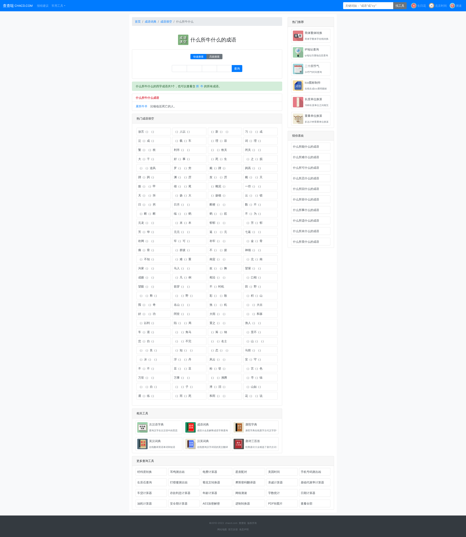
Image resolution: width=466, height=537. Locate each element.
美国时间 (274, 472)
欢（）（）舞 (218, 268)
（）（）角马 (182, 332)
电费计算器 (210, 472)
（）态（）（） (220, 350)
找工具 (400, 5)
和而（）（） (218, 396)
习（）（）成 (253, 131)
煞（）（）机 (218, 304)
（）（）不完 (182, 341)
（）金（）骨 (253, 241)
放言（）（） (147, 131)
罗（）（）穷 (182, 168)
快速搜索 (198, 56)
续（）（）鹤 (182, 213)
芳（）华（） (147, 232)
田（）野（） (253, 286)
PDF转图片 (275, 503)
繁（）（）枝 (147, 150)
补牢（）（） (218, 241)
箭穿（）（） (182, 286)
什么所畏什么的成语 (306, 241)
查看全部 (306, 503)
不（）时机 (217, 286)
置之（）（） (218, 323)
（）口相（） (253, 277)
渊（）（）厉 (182, 177)
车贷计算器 (144, 493)
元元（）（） (182, 232)
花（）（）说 (253, 396)
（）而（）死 (182, 396)
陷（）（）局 (182, 323)
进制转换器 (242, 503)
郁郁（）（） (218, 222)
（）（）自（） (148, 386)
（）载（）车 (182, 140)
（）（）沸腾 (218, 377)
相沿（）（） (218, 277)
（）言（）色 (253, 368)
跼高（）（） (253, 168)
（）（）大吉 (253, 304)
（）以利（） (147, 323)
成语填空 (166, 21)
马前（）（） (253, 350)
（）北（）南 (253, 259)
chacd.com (231, 523)
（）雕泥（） (218, 186)
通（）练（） (147, 396)
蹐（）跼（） (147, 177)
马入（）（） (182, 268)
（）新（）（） (220, 131)
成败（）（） (147, 277)
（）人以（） (182, 131)
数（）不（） (253, 204)
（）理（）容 (218, 140)
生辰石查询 (144, 482)
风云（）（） (218, 359)
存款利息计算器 (180, 493)
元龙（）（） (147, 222)
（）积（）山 (253, 295)
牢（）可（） (182, 241)
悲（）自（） (147, 341)
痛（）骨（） (147, 250)
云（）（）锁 (253, 195)
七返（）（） (253, 232)
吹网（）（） (147, 241)
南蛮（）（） (218, 259)
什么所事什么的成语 (306, 210)
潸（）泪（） (218, 386)
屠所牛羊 (141, 106)
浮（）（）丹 (182, 359)
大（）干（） (147, 159)
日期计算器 (308, 493)
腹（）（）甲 (147, 186)
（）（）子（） (184, 386)
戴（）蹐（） (218, 168)
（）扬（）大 (182, 195)
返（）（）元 (218, 232)
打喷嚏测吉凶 (178, 482)
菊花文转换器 (211, 482)
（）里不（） (253, 332)
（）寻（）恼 (253, 377)
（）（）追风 (147, 168)
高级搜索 (214, 56)
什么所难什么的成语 (306, 157)
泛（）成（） (147, 140)
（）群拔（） (182, 250)
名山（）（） (182, 304)
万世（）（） (147, 377)
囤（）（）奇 (147, 304)
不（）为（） (253, 213)
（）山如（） (253, 386)
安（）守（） (253, 359)
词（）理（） (253, 140)
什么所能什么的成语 (306, 146)
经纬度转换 (144, 472)
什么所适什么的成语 (306, 220)
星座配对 (241, 472)
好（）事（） (182, 159)
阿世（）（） (182, 314)
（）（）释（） (148, 295)
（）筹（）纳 (218, 332)
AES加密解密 (211, 503)
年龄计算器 (210, 493)
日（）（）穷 (147, 204)
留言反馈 (233, 529)
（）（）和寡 (253, 314)
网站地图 (222, 529)
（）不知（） (147, 259)
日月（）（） (182, 204)
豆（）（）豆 (182, 368)
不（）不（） (147, 368)
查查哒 (18, 5)
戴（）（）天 (253, 177)
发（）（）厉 (218, 177)
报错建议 (43, 5)
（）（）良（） (148, 350)
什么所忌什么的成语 (306, 178)
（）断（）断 (147, 213)
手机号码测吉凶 (311, 472)
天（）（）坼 (147, 195)
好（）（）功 (147, 314)
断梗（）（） (218, 204)
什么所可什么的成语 (306, 167)
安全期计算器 (178, 503)
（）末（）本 (182, 222)
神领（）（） (253, 250)
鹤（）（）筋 (218, 213)
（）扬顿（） (218, 195)
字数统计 (274, 493)
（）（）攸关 (218, 150)
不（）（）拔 (218, 250)
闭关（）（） (253, 150)
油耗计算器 (144, 503)
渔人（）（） (253, 323)
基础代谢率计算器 (312, 482)
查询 (237, 68)
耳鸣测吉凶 (177, 472)
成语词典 (150, 21)
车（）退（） (147, 332)
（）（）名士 (218, 341)
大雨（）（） (218, 314)
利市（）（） (182, 150)
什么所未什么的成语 (306, 231)
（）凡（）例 (182, 277)
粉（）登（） (218, 368)
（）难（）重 (182, 259)
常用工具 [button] (57, 5)
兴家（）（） (147, 268)
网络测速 (241, 493)
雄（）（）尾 (182, 186)
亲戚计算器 (275, 482)
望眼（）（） (147, 286)
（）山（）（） (255, 341)
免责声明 (244, 529)
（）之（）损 (253, 159)
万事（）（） (182, 377)
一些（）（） (253, 186)
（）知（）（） (184, 350)
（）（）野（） (184, 295)
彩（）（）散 (218, 295)
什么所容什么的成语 (306, 199)
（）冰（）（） (148, 359)
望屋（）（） (253, 268)
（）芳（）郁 (253, 222)
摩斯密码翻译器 (245, 482)
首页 (138, 21)
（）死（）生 (218, 159)
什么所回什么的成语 (306, 189)
